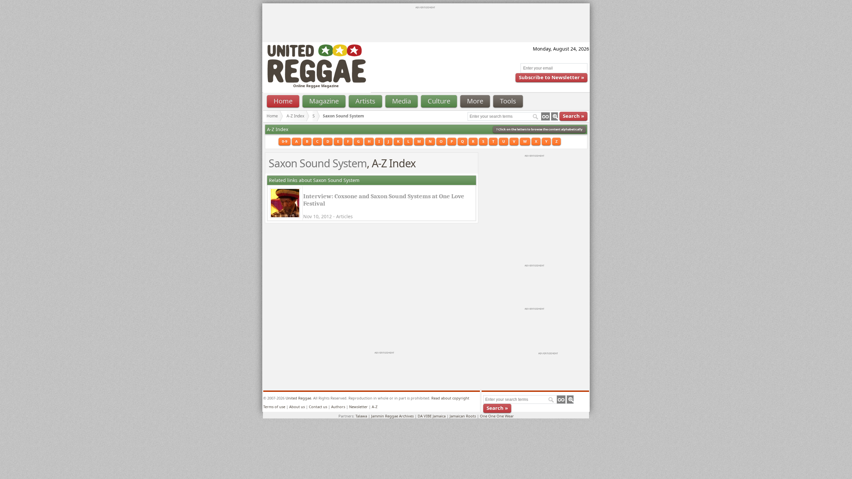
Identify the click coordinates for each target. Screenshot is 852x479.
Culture (439, 100)
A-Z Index (295, 116)
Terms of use (274, 406)
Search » (573, 115)
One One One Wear (497, 415)
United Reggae (298, 398)
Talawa (361, 415)
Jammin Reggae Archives (392, 415)
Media (401, 100)
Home (283, 100)
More (475, 100)
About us (297, 406)
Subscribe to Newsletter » (551, 77)
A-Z (374, 406)
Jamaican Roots (463, 415)
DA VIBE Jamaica (432, 415)
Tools (508, 100)
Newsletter (358, 406)
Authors (338, 406)
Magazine (324, 100)
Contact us (318, 406)
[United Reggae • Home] (316, 81)
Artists (365, 100)
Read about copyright (450, 398)
